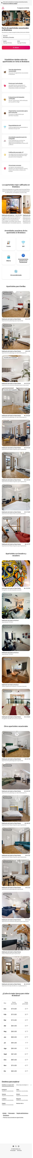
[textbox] (9, 43)
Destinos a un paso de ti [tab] (8, 1085)
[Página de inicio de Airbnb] (3, 8)
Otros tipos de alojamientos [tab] (23, 1085)
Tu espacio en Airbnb (23, 8)
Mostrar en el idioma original (10, 3)
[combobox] (16, 37)
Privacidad (13, 1150)
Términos (19, 1150)
